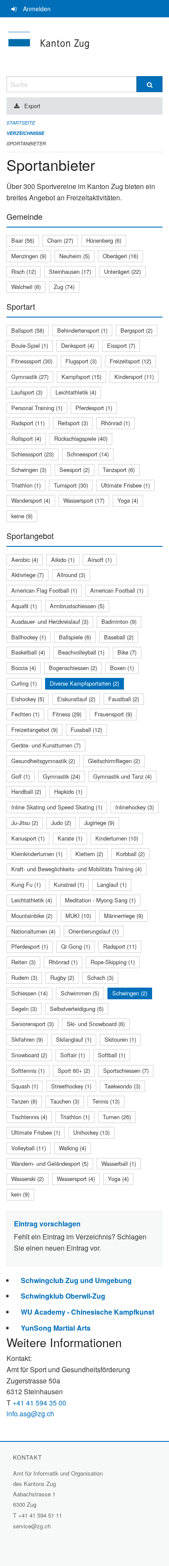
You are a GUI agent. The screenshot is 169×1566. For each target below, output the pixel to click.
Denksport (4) (77, 345)
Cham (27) (60, 240)
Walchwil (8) (26, 286)
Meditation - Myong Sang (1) (100, 900)
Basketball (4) (28, 652)
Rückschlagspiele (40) (80, 438)
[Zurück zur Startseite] (84, 46)
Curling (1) (24, 683)
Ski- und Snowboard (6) (96, 1024)
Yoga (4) (127, 500)
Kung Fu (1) (26, 884)
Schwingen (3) (28, 469)
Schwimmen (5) (80, 993)
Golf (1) (20, 776)
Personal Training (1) (36, 408)
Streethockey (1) (71, 1086)
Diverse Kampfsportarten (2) (84, 683)
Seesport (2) (74, 469)
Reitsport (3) (73, 423)
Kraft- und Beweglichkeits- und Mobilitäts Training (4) (76, 869)
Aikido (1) (63, 559)
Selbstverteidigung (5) (77, 1008)
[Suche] (149, 84)
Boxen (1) (122, 668)
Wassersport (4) (76, 1178)
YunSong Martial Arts (56, 1328)
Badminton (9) (118, 621)
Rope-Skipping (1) (113, 962)
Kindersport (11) (134, 376)
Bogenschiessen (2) (73, 668)
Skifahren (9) (27, 1039)
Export (32, 106)
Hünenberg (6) (103, 240)
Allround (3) (71, 575)
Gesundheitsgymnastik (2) (43, 761)
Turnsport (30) (71, 485)
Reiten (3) (23, 962)
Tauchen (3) (64, 1101)
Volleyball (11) (28, 1148)
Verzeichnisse (25, 133)
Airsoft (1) (100, 559)
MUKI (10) (78, 915)
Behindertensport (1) (82, 330)
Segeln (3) (24, 1008)
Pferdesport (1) (93, 408)
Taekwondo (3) (122, 1086)
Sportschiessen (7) (126, 1070)
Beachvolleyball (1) (81, 652)
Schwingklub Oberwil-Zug (63, 1296)
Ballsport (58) (27, 330)
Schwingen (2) (129, 993)
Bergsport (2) (136, 330)
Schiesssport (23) (32, 454)
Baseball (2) (118, 637)
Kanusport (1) (28, 838)
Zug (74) (64, 286)
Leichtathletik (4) (75, 392)
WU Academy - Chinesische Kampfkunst (87, 1312)
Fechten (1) (25, 714)
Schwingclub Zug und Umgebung (76, 1280)
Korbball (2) (130, 854)
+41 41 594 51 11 (40, 1515)
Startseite (20, 122)
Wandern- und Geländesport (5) (49, 1163)
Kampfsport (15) (81, 376)
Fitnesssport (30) (31, 361)
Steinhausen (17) (70, 271)
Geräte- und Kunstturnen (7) (46, 745)
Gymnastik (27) (30, 376)
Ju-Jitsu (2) (24, 822)
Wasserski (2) (27, 1178)
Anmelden (37, 8)
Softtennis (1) (28, 1070)
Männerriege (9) (123, 915)
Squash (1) (24, 1086)
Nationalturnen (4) (33, 931)
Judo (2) (61, 822)
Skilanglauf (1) (73, 1039)
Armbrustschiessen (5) (77, 606)
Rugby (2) (62, 977)
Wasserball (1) (118, 1163)
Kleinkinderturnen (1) (36, 854)
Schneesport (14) (88, 454)
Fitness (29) (66, 714)
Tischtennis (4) (29, 1117)
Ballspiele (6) (75, 637)
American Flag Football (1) (44, 590)
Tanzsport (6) (119, 469)
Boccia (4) (23, 668)
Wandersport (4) (30, 500)
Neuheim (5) (74, 256)
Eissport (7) (121, 345)
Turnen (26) (117, 1117)
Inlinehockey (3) (134, 807)
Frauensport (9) (113, 714)
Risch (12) (23, 271)
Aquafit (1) (24, 606)
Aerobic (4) (24, 559)
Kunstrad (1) (69, 884)
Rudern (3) (24, 977)
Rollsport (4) (26, 438)
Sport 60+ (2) (74, 1070)
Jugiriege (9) (99, 822)
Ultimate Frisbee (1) (125, 485)
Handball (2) (26, 791)
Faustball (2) (123, 699)
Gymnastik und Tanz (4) (122, 776)
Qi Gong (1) (75, 946)
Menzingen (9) (28, 256)
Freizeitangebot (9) (34, 729)
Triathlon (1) (26, 485)
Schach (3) (100, 977)
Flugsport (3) (81, 361)
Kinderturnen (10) (116, 838)
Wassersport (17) (83, 500)
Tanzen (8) (24, 1101)
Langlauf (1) (112, 884)
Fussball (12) (86, 729)
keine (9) (21, 516)
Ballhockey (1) (28, 637)
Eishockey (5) (27, 699)
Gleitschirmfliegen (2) (114, 761)
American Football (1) (116, 590)
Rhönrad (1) (115, 423)
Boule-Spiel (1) (29, 345)
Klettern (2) (89, 854)
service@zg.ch (32, 1526)
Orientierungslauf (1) (93, 931)
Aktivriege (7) (27, 575)
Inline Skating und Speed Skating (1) (56, 807)
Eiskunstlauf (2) (76, 699)
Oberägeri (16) (120, 256)
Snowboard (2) (29, 1055)
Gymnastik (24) (61, 776)
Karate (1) (70, 838)
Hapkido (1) (68, 791)
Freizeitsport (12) (130, 361)
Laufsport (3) (26, 392)
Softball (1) (111, 1055)
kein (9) (20, 1194)
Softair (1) (72, 1055)
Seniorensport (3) (32, 1024)
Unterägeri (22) (122, 271)
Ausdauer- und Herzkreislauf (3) (49, 621)
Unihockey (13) (91, 1132)
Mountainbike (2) (31, 915)
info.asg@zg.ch (30, 1413)
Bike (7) (126, 652)
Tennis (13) (106, 1101)
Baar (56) (22, 240)
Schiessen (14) (29, 993)
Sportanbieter (26, 143)
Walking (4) (72, 1148)
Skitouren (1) (120, 1039)
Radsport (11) (28, 423)
